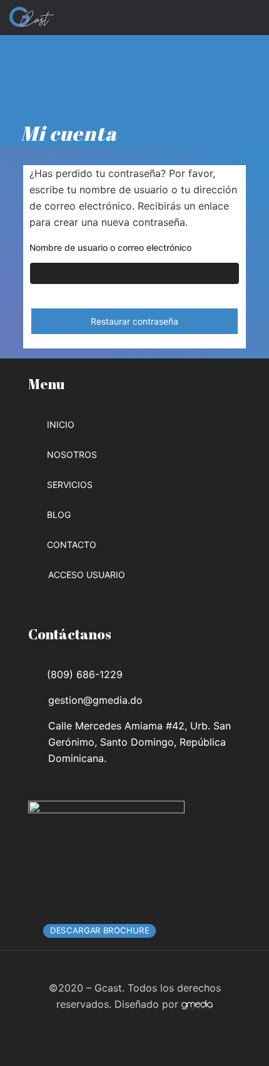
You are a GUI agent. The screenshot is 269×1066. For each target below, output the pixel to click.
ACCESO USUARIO (86, 574)
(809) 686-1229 (85, 674)
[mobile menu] (252, 15)
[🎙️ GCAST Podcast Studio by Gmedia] (31, 15)
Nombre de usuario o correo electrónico (110, 247)
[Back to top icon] (134, 971)
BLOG (59, 514)
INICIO (60, 424)
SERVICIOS (70, 484)
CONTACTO (71, 544)
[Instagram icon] (141, 1027)
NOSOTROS (72, 454)
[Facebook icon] (128, 1027)
